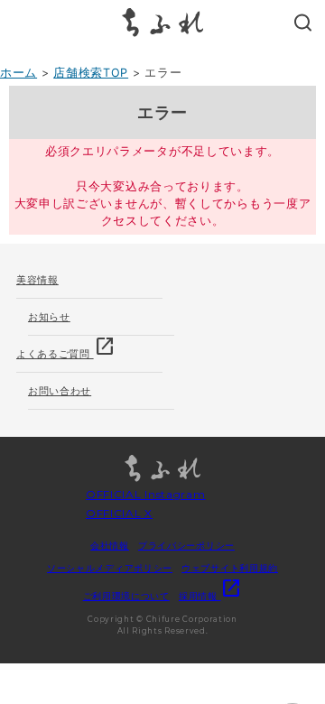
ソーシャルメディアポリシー (109, 567)
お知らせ (49, 316)
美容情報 (37, 279)
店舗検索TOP (90, 72)
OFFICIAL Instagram (146, 494)
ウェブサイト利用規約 (229, 567)
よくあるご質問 (66, 348)
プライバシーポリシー (186, 545)
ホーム (18, 72)
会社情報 (109, 545)
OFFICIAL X (119, 513)
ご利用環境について (126, 595)
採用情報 (211, 595)
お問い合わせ (59, 390)
